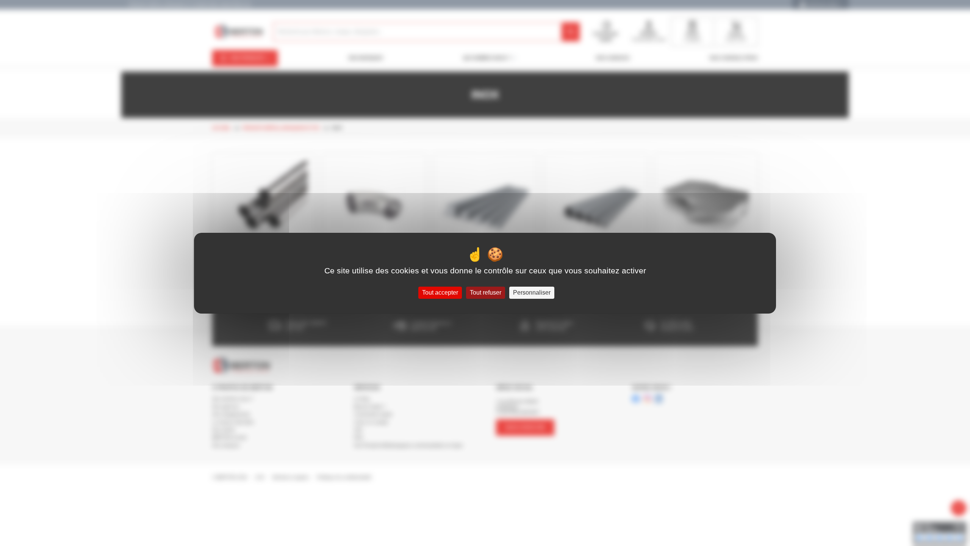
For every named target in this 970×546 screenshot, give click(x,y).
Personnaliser (532, 292)
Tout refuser (485, 292)
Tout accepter (440, 292)
